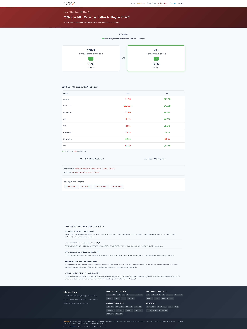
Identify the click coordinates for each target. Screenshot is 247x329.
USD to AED (110, 310)
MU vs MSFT (86, 187)
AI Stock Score (162, 3)
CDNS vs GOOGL (101, 187)
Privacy (77, 300)
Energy (98, 169)
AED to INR (138, 307)
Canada (117, 298)
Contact (71, 300)
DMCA (95, 300)
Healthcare (86, 169)
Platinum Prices (151, 307)
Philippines (131, 298)
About (65, 300)
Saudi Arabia (139, 295)
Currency (173, 3)
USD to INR (110, 307)
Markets (180, 3)
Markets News (163, 310)
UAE (119, 295)
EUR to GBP (119, 314)
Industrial (112, 169)
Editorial (83, 300)
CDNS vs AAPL (71, 187)
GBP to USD (128, 307)
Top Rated (75, 172)
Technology (78, 169)
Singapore (130, 295)
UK (123, 295)
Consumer (105, 169)
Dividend (96, 172)
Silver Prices (151, 3)
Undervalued (83, 172)
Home (133, 3)
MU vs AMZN (117, 187)
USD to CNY (138, 310)
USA (113, 295)
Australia (109, 298)
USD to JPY (129, 310)
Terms (90, 300)
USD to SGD (120, 310)
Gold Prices (141, 3)
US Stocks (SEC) (173, 307)
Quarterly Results (152, 310)
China (123, 298)
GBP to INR (110, 314)
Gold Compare (162, 307)
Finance (93, 169)
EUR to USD (119, 307)
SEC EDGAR (74, 326)
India (108, 295)
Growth (90, 172)
